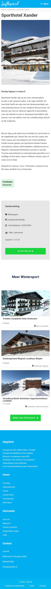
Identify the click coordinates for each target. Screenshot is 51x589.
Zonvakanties (8, 499)
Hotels (5, 491)
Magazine (7, 523)
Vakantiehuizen (9, 487)
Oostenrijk (20, 220)
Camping (6, 483)
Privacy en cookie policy (14, 586)
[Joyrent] (10, 4)
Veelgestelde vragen (11, 531)
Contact (42, 586)
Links (5, 535)
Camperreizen (8, 495)
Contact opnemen (10, 527)
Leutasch (11, 220)
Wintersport (11, 9)
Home (3, 9)
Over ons (6, 519)
